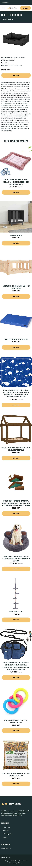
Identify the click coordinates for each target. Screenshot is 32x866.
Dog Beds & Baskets (19, 57)
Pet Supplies (8, 834)
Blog (5, 837)
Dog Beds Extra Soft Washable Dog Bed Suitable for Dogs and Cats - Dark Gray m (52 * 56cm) (16, 558)
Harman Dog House (16, 235)
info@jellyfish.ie (5, 2)
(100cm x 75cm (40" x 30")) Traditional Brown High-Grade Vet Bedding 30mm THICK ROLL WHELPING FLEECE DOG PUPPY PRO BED (16, 503)
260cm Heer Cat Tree (16, 612)
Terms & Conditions (21, 861)
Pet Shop (25, 8)
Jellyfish (6, 830)
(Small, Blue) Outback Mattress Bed (16, 339)
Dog (10, 57)
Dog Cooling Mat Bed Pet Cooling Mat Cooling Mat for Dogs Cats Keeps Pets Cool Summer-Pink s (16, 182)
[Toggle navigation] (3, 8)
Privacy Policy (13, 863)
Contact (11, 861)
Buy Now (16, 75)
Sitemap (20, 863)
